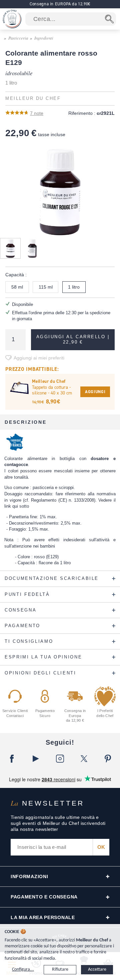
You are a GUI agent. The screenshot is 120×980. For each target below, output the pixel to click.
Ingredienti (43, 38)
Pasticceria (18, 38)
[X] (84, 759)
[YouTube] (36, 759)
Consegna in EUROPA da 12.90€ (60, 3)
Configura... (23, 969)
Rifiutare (60, 969)
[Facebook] (12, 759)
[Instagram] (60, 759)
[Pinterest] (108, 759)
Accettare (97, 969)
